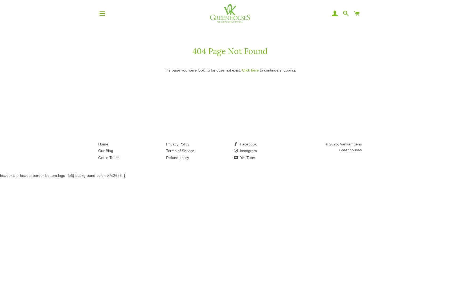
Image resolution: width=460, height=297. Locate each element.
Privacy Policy (177, 144)
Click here (250, 70)
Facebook (248, 144)
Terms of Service (180, 151)
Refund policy (177, 158)
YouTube (247, 158)
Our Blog (105, 151)
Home (103, 144)
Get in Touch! (109, 158)
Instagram (248, 151)
